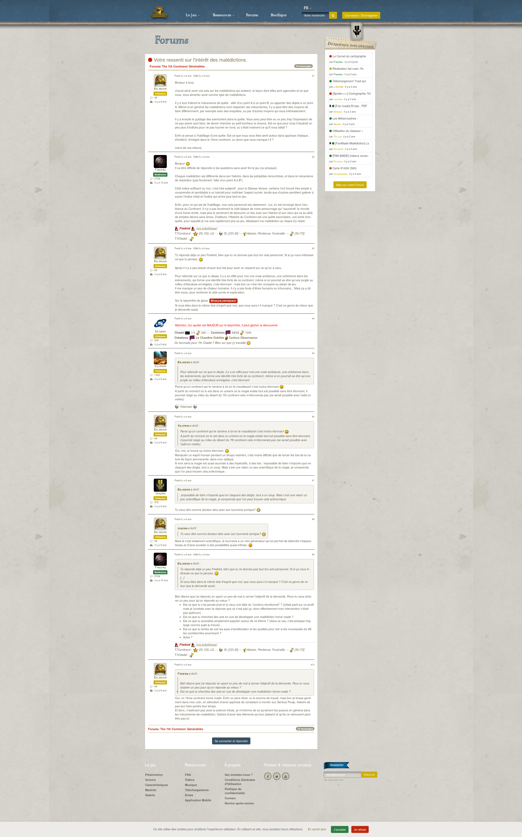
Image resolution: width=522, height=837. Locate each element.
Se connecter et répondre (231, 741)
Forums (252, 15)
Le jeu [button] (192, 15)
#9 (313, 554)
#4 (313, 318)
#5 (313, 353)
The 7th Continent (174, 66)
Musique (191, 785)
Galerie (150, 795)
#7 (313, 480)
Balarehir (160, 89)
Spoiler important (223, 301)
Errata (189, 795)
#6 (313, 416)
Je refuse (360, 829)
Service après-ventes (239, 803)
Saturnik (160, 331)
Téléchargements (197, 790)
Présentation (154, 775)
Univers (150, 780)
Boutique (278, 15)
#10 (312, 664)
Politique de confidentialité (235, 791)
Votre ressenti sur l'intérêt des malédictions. (199, 59)
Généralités (197, 66)
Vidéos (190, 780)
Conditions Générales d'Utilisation (240, 782)
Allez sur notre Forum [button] (350, 185)
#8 (313, 519)
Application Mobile (198, 800)
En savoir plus (317, 829)
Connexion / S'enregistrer (361, 15)
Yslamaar (160, 366)
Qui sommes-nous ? (239, 775)
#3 (313, 248)
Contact (230, 798)
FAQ (188, 775)
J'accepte (340, 829)
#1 (313, 75)
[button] (307, 8)
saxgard (160, 493)
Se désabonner (334, 780)
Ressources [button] (222, 15)
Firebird (160, 170)
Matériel (150, 790)
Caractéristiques (156, 785)
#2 (313, 156)
